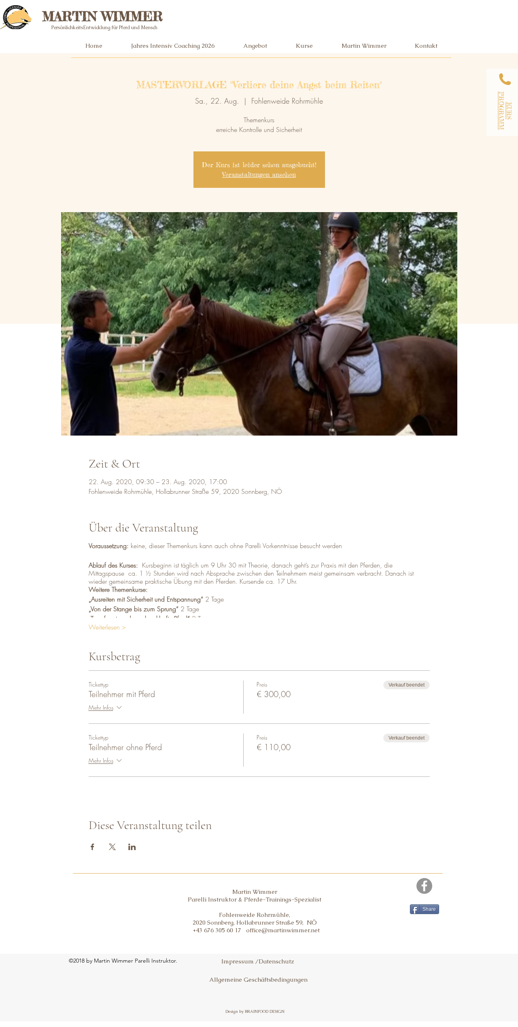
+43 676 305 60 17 (219, 930)
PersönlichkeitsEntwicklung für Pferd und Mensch (104, 27)
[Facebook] (424, 886)
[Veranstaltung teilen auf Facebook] (92, 847)
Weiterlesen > (107, 627)
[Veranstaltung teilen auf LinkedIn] (132, 847)
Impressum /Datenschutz (257, 961)
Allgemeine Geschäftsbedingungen (258, 979)
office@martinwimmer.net (283, 930)
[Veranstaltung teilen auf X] (112, 847)
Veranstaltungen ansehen (259, 174)
